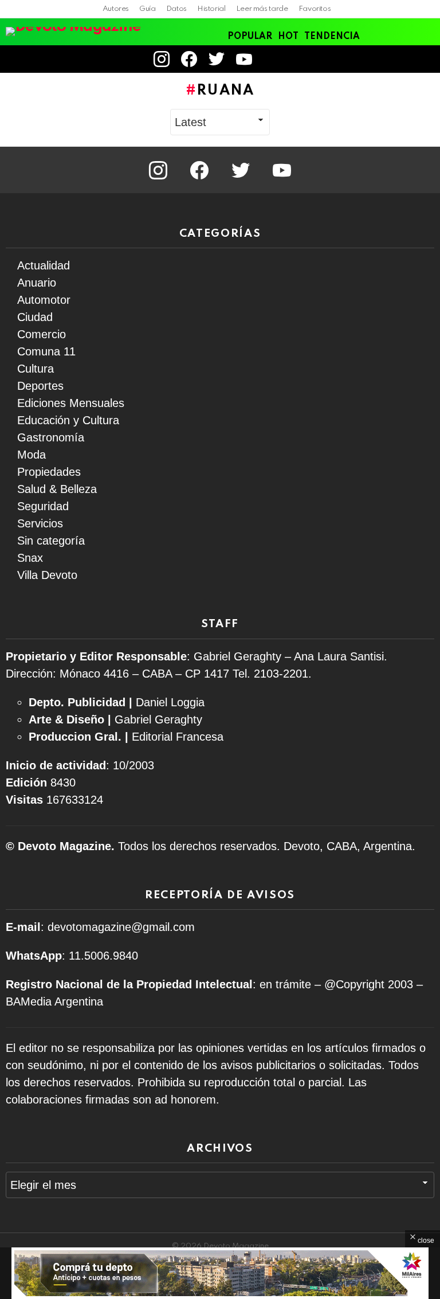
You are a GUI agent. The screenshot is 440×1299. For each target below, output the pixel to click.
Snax (30, 557)
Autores (116, 9)
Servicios (40, 523)
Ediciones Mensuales (70, 403)
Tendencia (332, 36)
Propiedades (49, 471)
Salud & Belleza (57, 489)
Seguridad (43, 506)
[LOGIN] (273, 59)
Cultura (35, 368)
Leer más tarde (262, 9)
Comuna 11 (46, 351)
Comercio (41, 334)
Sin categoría (51, 540)
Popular (249, 36)
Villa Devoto (47, 575)
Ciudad (35, 317)
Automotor (43, 300)
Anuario (36, 282)
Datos (176, 9)
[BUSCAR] (427, 59)
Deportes (40, 385)
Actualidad (43, 265)
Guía (147, 9)
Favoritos (314, 9)
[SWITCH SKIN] (408, 59)
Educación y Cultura (68, 420)
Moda (31, 454)
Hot (288, 36)
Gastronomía (50, 437)
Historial (211, 9)
